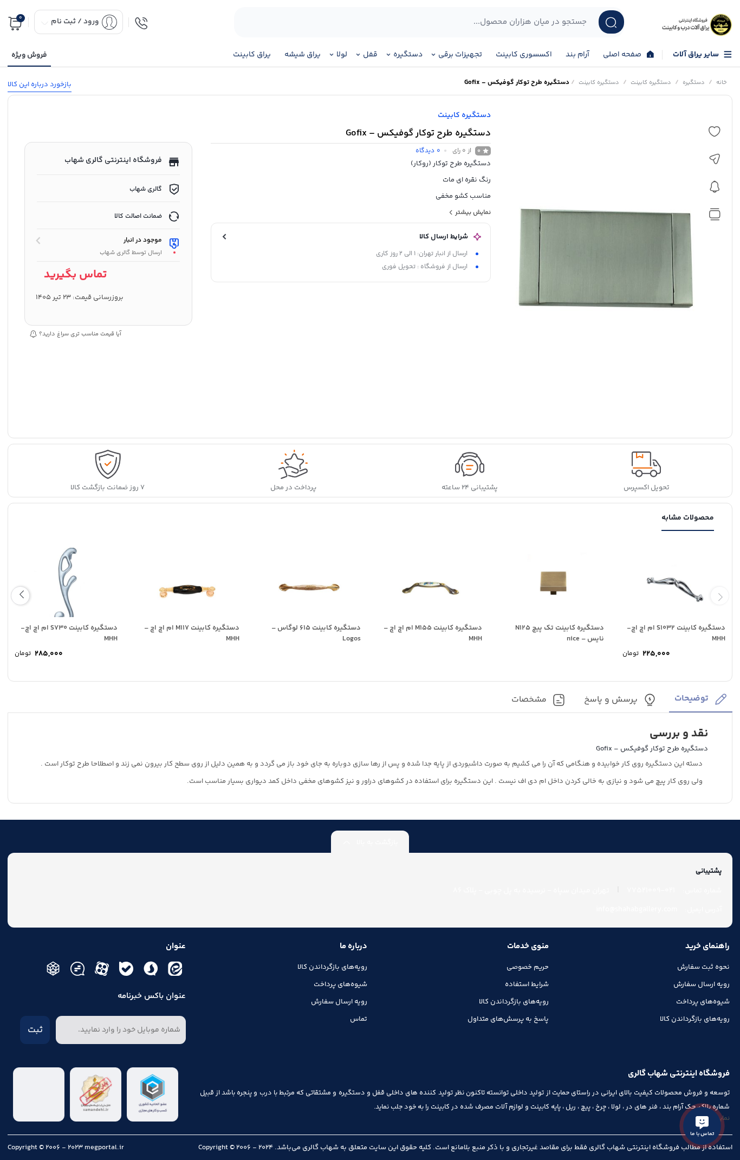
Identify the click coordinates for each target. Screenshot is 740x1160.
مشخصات (529, 700)
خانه (721, 82)
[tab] (700, 702)
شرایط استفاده (527, 984)
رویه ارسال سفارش (701, 984)
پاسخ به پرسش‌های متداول (508, 1019)
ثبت (35, 1030)
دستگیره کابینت (651, 82)
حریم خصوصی (528, 967)
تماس (358, 1019)
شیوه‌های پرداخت (703, 1001)
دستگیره (694, 82)
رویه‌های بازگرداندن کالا (695, 1019)
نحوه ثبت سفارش (703, 967)
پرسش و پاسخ (611, 700)
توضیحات (691, 699)
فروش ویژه (29, 55)
